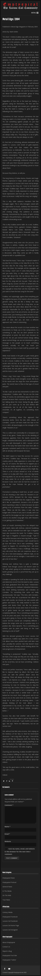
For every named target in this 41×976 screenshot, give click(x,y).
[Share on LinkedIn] (9, 781)
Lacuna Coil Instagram (10, 930)
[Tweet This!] (4, 781)
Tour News (6, 900)
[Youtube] (9, 969)
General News (7, 887)
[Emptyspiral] (20, 9)
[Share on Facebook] (7, 781)
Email (7, 834)
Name (7, 827)
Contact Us (6, 947)
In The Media (7, 891)
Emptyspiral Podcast (9, 882)
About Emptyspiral (9, 942)
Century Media (7, 912)
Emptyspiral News (9, 878)
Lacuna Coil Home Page (11, 925)
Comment (9, 805)
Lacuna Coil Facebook (10, 921)
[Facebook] (5, 969)
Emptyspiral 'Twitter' (9, 960)
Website (8, 841)
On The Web (7, 895)
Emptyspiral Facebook (10, 917)
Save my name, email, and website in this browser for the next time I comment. (20, 851)
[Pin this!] (12, 781)
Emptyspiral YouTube (10, 955)
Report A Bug (7, 951)
